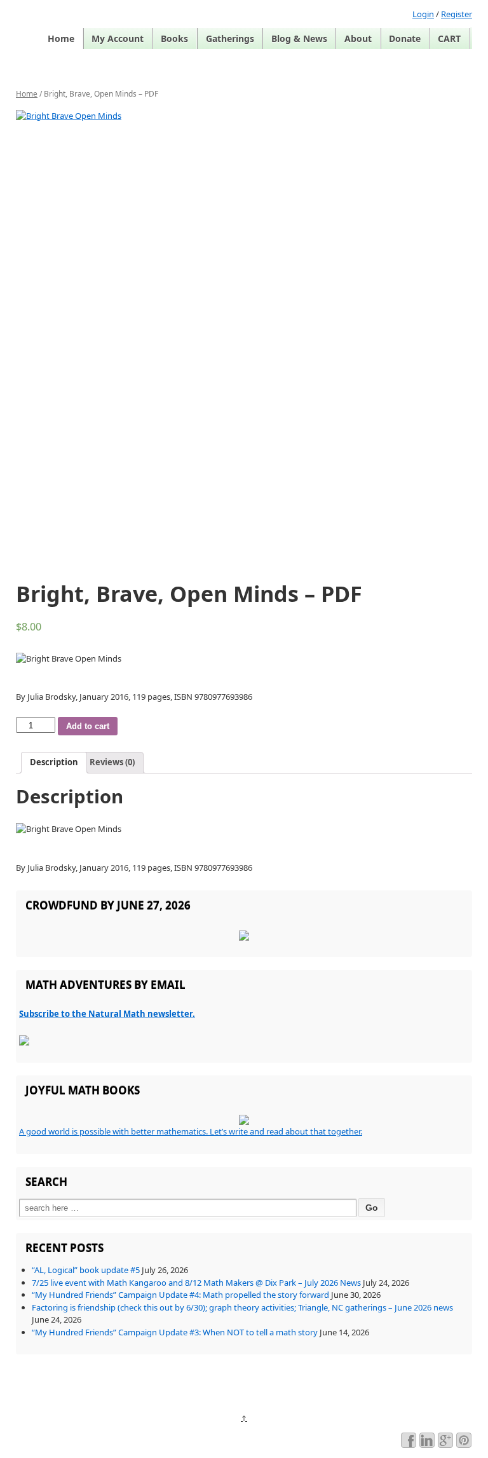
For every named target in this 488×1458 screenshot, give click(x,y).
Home (61, 38)
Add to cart (87, 726)
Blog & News (299, 38)
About (358, 38)
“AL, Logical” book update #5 (86, 1270)
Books (174, 38)
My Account (118, 38)
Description (54, 762)
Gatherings (230, 38)
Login (423, 14)
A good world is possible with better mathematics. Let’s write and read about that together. (190, 1131)
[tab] (54, 763)
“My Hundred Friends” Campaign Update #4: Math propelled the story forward (180, 1294)
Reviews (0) (112, 762)
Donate (405, 38)
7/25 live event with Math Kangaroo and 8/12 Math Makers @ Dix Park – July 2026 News (196, 1282)
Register (456, 14)
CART (449, 38)
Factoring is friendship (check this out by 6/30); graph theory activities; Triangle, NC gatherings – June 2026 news (242, 1307)
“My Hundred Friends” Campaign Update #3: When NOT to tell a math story (175, 1332)
